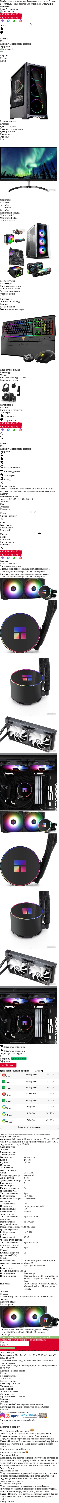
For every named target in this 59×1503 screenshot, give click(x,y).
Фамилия (4, 501)
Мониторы (5, 1378)
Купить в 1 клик (18, 1058)
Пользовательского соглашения (41, 1350)
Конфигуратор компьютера (13, 1)
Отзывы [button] (4, 1291)
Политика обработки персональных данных (21, 1404)
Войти (3, 537)
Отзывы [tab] (4, 1149)
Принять (25, 1449)
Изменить (5, 509)
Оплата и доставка (9, 1391)
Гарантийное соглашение (12, 1396)
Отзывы (4, 1401)
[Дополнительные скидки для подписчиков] (2, 1417)
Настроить (16, 1449)
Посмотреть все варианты (29, 1127)
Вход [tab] (2, 522)
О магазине (47, 4)
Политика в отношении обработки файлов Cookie (24, 1407)
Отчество (4, 506)
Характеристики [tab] (8, 1147)
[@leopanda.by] (20, 21)
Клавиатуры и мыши (10, 1383)
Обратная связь (33, 4)
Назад (3, 1501)
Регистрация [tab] (6, 525)
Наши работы (19, 4)
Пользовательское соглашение (15, 1412)
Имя (2, 504)
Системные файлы (9, 1455)
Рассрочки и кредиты (37, 1)
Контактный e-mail (9, 496)
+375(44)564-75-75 (11, 17)
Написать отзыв (8, 1302)
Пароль (4, 494)
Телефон (4, 499)
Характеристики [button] (8, 1152)
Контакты (5, 6)
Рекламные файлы (9, 1470)
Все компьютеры (8, 1376)
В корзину (5, 1058)
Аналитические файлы (11, 1483)
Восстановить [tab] (7, 527)
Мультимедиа (6, 1386)
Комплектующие (8, 1381)
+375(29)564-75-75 (11, 14)
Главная (4, 561)
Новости (4, 1409)
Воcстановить (7, 542)
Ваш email (5, 530)
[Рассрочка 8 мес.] (43, 1417)
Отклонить (5, 1449)
